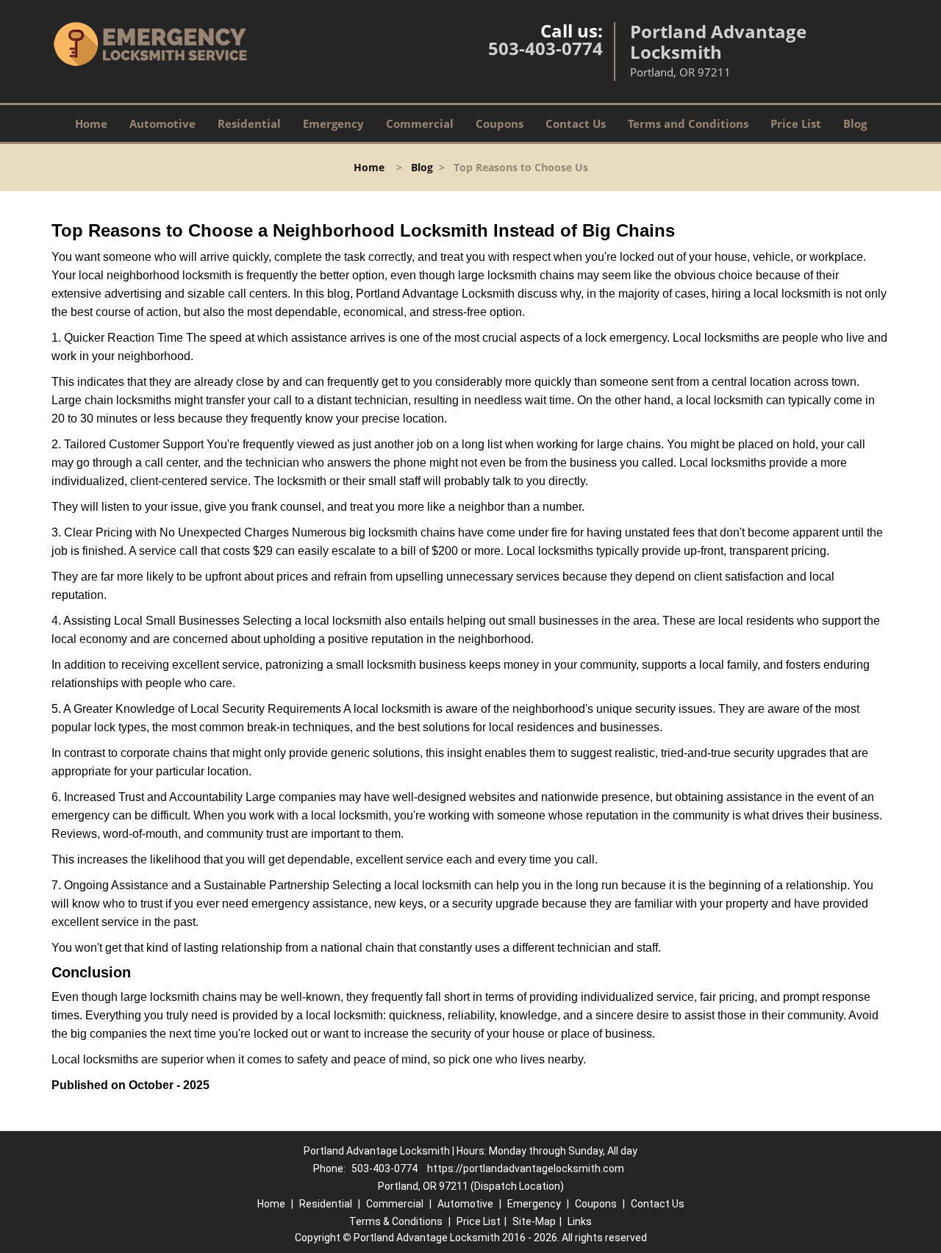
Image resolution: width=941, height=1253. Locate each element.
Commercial (420, 123)
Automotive (162, 123)
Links (580, 1221)
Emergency (333, 123)
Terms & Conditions (396, 1221)
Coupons (499, 123)
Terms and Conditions (688, 123)
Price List (795, 123)
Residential (249, 123)
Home (91, 123)
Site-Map (534, 1221)
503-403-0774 (545, 48)
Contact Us (575, 123)
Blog (855, 123)
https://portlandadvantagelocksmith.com (525, 1168)
